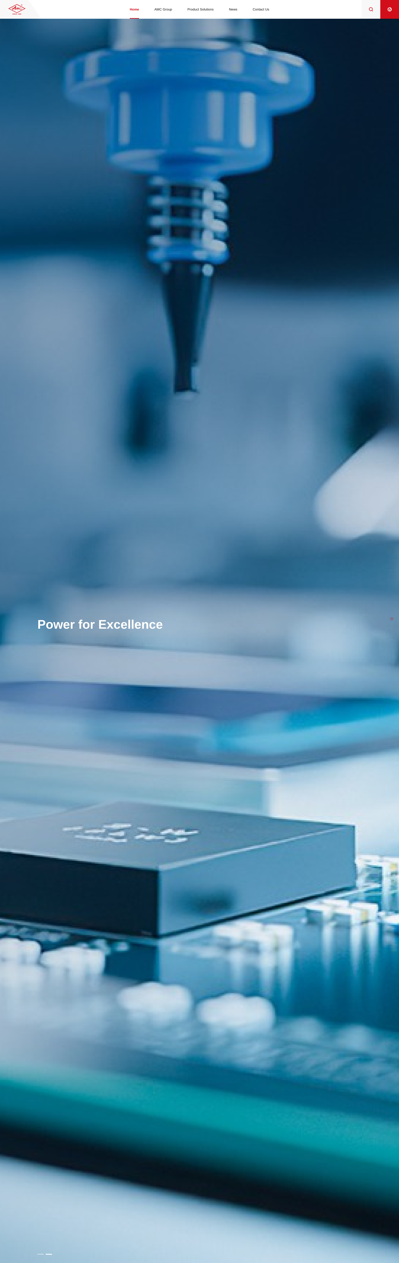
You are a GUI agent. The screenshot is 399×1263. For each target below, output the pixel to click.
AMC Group (163, 9)
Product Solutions (200, 9)
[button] (40, 1254)
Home (134, 9)
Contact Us (261, 9)
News (233, 9)
